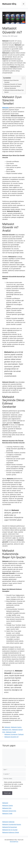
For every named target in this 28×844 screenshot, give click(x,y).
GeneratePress (14, 841)
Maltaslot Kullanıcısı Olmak (10, 832)
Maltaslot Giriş (6, 729)
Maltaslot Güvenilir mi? (11, 737)
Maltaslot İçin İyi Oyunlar (10, 830)
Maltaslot (5, 107)
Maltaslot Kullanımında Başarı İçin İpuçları (14, 91)
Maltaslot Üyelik (11, 732)
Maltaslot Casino (16, 727)
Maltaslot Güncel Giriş (9, 811)
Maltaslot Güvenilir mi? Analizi (13, 84)
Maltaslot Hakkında (8, 822)
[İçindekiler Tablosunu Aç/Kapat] (22, 78)
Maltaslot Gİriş (9, 4)
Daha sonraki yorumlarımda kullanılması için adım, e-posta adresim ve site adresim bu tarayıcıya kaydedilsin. (13, 785)
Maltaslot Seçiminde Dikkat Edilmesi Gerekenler (12, 87)
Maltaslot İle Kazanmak (9, 827)
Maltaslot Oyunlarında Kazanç (11, 824)
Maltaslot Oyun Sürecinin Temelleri (11, 81)
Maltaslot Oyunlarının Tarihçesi (14, 734)
